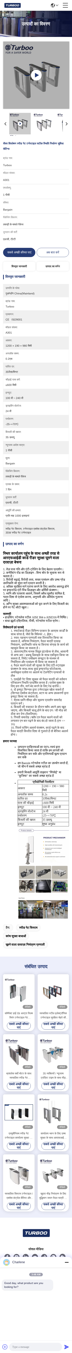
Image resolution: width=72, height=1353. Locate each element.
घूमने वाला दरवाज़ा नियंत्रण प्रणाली (25, 944)
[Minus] (66, 1262)
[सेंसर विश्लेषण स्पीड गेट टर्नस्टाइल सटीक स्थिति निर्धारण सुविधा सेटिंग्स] (36, 75)
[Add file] (5, 1347)
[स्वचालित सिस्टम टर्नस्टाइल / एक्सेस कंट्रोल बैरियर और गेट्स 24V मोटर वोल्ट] (19, 1172)
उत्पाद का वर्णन (53, 266)
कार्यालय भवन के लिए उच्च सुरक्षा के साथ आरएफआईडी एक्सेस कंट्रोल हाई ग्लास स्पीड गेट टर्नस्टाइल (53, 1136)
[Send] (67, 1347)
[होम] (36, 1237)
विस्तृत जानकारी (19, 266)
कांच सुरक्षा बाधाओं (16, 936)
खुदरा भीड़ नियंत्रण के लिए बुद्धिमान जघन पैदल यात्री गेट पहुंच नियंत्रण (53, 1196)
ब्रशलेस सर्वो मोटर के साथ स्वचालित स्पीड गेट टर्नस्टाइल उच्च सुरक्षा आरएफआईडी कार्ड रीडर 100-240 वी (18, 1076)
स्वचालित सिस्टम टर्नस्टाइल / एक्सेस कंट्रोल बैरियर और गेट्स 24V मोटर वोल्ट (19, 1196)
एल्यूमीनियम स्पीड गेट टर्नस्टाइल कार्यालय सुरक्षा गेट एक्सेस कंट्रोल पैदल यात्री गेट (19, 1136)
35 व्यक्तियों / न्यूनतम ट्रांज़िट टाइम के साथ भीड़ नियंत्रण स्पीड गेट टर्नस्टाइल (53, 1076)
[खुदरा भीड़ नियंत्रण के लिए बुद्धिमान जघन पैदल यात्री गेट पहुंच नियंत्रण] (53, 1172)
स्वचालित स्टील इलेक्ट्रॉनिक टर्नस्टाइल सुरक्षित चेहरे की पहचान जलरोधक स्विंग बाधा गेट (53, 1016)
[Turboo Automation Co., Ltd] (12, 5)
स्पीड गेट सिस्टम (28, 927)
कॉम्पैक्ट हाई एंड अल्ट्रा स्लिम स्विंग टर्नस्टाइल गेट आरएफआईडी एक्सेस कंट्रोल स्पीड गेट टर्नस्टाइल (19, 1016)
